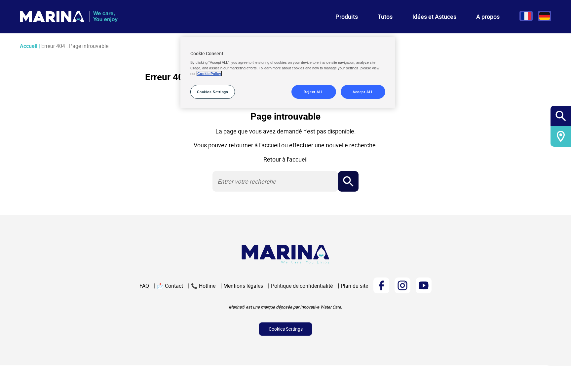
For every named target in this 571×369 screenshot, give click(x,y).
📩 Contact (170, 285)
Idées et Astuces (434, 16)
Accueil (28, 46)
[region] (287, 73)
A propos (488, 16)
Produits (346, 16)
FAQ (144, 285)
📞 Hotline (203, 285)
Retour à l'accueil (285, 159)
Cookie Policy (209, 74)
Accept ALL (363, 91)
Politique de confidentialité (302, 285)
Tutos (385, 16)
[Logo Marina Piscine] (285, 254)
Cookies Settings (286, 329)
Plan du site (354, 285)
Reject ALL (314, 91)
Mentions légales (243, 285)
